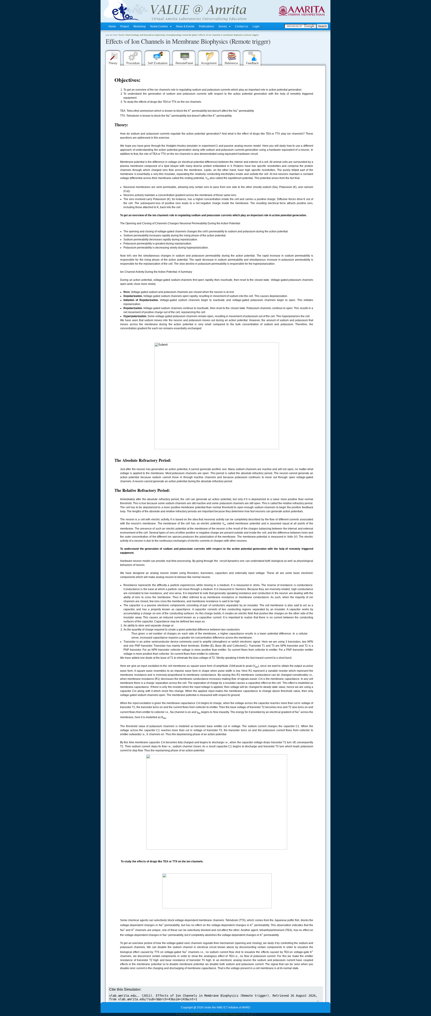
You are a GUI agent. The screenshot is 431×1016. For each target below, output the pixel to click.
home (121, 35)
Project (124, 26)
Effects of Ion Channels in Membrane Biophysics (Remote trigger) (229, 35)
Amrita (195, 1014)
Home (112, 26)
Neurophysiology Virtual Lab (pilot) (182, 35)
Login (256, 26)
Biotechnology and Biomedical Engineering (145, 35)
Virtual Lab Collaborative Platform (219, 1014)
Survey (223, 26)
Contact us (241, 26)
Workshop (139, 26)
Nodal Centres (160, 26)
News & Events (185, 26)
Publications (206, 26)
